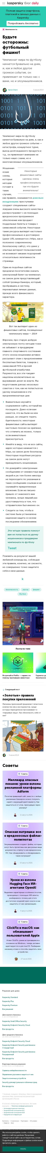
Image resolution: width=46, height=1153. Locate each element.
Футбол (22, 594)
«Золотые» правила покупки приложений (19, 697)
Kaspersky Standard (10, 997)
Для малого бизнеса (11, 1015)
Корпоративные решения (14, 1064)
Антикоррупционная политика (14, 1108)
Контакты (5, 1121)
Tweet (12, 548)
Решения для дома (10, 991)
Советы (24, 774)
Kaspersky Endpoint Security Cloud (16, 1025)
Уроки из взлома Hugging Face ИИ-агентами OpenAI (23, 883)
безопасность (11, 29)
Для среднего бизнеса (12, 1035)
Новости (6, 1123)
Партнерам (24, 1121)
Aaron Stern (13, 90)
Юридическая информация (13, 1115)
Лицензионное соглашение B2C (14, 1110)
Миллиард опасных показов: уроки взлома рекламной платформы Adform (23, 785)
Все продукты (8, 1029)
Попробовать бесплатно (23, 23)
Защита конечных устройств (14, 1078)
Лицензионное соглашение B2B (14, 1112)
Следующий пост (12, 690)
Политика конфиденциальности (22, 1106)
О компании (15, 1121)
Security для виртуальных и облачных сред (19, 1082)
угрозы (25, 589)
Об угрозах (33, 1121)
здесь (14, 1143)
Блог (12, 1123)
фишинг (36, 589)
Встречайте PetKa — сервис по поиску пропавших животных (17, 676)
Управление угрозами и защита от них (17, 1074)
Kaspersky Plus (8, 1001)
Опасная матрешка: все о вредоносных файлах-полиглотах (23, 835)
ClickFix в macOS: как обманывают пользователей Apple (23, 931)
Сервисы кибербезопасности (14, 1070)
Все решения (7, 1009)
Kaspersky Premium (10, 1005)
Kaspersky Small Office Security (14, 1021)
